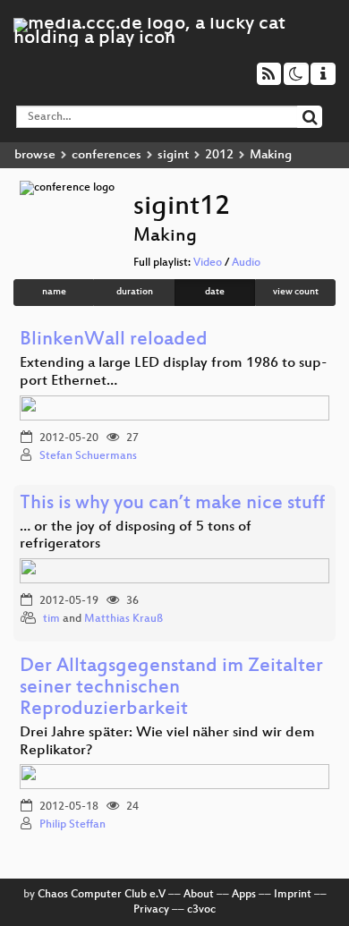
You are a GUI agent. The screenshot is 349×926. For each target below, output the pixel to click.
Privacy (151, 910)
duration (134, 292)
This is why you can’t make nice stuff (172, 504)
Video (207, 263)
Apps (244, 894)
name (54, 292)
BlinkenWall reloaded (114, 340)
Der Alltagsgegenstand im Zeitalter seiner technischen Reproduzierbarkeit (171, 688)
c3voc (201, 910)
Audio (246, 263)
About (198, 894)
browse (34, 155)
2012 (219, 155)
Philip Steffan (72, 825)
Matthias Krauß (123, 619)
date (215, 292)
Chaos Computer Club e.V (102, 894)
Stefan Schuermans (88, 456)
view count (296, 292)
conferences (106, 155)
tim (51, 619)
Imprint (292, 894)
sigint (173, 155)
